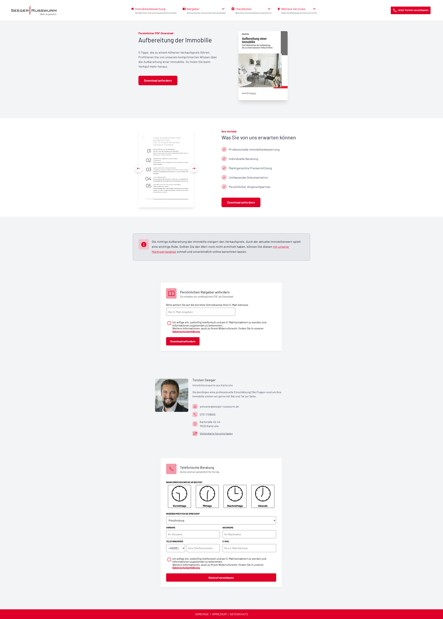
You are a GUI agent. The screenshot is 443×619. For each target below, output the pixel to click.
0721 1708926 (207, 414)
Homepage (202, 614)
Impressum (219, 614)
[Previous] (138, 168)
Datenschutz (239, 614)
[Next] (194, 168)
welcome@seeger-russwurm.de (219, 406)
